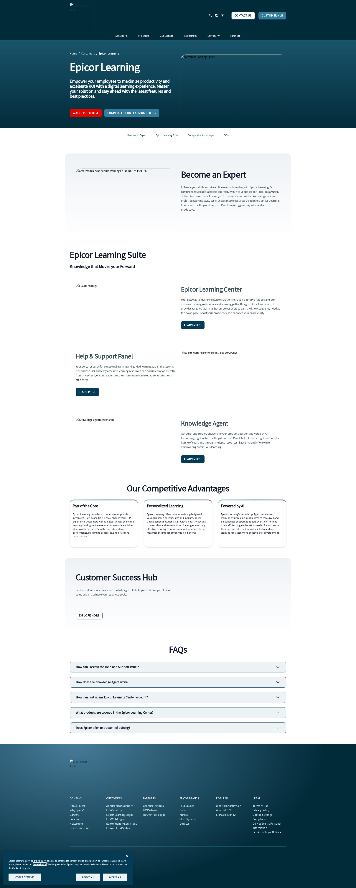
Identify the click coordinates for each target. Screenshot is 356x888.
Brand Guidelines (80, 828)
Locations (76, 819)
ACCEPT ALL (115, 877)
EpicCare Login (115, 810)
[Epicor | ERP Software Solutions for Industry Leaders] (82, 15)
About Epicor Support (119, 806)
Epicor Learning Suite (167, 135)
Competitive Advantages (201, 135)
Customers (88, 53)
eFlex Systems (187, 819)
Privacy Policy (261, 810)
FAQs (226, 135)
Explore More (89, 615)
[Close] (127, 856)
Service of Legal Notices (267, 832)
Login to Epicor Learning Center (131, 113)
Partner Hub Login (154, 815)
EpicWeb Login (115, 819)
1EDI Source (186, 806)
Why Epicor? (77, 810)
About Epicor (77, 806)
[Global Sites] (217, 15)
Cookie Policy (39, 864)
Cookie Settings (263, 815)
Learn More (192, 325)
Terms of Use (260, 806)
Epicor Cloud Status (118, 828)
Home (73, 53)
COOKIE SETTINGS (24, 877)
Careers (74, 815)
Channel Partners (153, 806)
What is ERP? (223, 810)
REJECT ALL (88, 877)
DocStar (184, 824)
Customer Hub (272, 15)
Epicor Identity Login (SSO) (122, 824)
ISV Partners (150, 810)
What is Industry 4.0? (228, 806)
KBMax (183, 815)
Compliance (260, 819)
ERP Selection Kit (226, 815)
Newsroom (76, 824)
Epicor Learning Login (119, 815)
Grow (182, 810)
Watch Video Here (86, 113)
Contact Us (243, 15)
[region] (68, 868)
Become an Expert (137, 135)
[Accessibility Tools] (222, 15)
